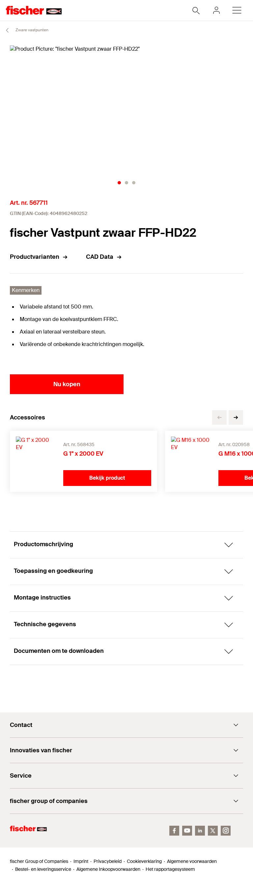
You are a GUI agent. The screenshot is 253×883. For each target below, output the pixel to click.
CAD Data (99, 257)
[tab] (119, 182)
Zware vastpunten (31, 30)
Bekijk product (107, 477)
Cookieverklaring (144, 861)
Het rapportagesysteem (170, 869)
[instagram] (226, 831)
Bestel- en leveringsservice (43, 869)
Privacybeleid (108, 861)
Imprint (80, 861)
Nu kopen (66, 384)
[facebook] (174, 831)
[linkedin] (200, 831)
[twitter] (213, 831)
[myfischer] (216, 10)
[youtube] (187, 831)
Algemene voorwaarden (192, 861)
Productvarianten (34, 257)
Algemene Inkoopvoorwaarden (108, 869)
